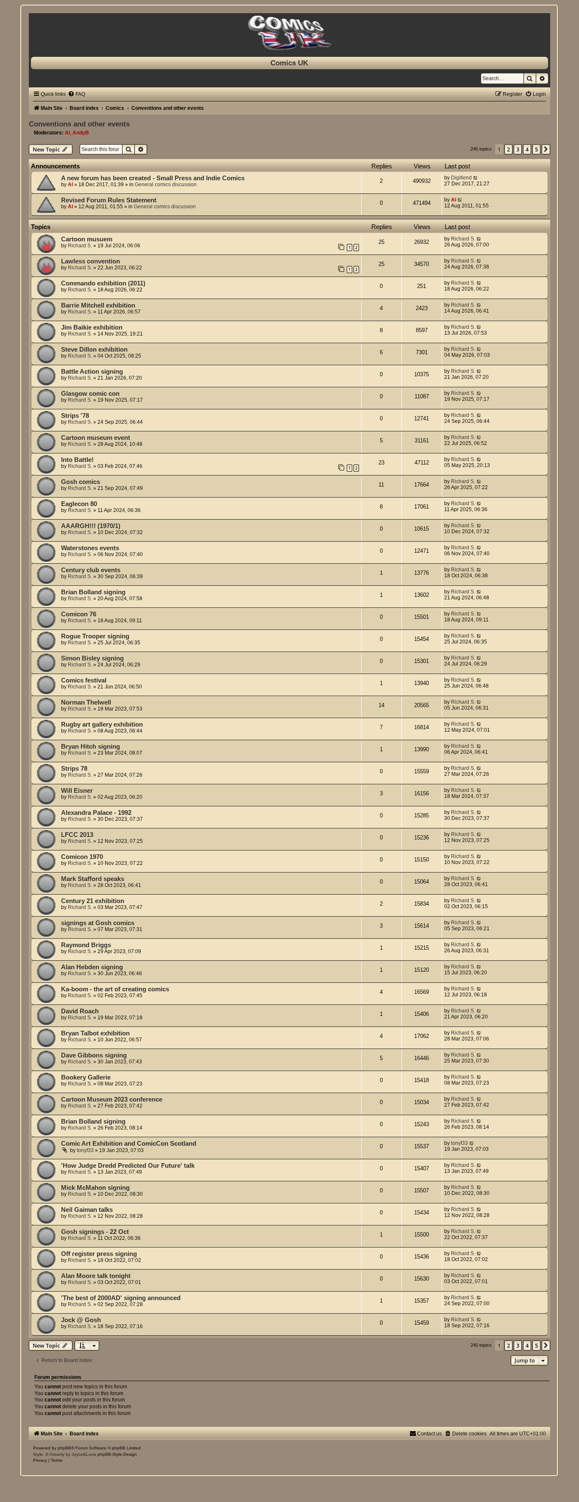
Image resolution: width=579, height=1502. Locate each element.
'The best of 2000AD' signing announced (121, 1298)
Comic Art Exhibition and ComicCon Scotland (128, 1143)
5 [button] (536, 149)
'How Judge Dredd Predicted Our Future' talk (128, 1165)
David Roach (80, 1011)
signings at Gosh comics (97, 923)
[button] (546, 149)
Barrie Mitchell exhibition (98, 305)
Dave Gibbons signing (94, 1055)
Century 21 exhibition (92, 901)
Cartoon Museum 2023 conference (111, 1099)
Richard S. (80, 246)
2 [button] (508, 149)
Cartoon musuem (86, 239)
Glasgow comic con (90, 393)
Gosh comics (80, 481)
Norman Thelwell (86, 702)
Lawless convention (90, 261)
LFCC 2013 (77, 834)
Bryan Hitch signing (90, 746)
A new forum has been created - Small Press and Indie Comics (153, 178)
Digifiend (461, 178)
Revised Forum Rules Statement (108, 200)
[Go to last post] (476, 178)
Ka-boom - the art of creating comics (115, 989)
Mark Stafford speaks (92, 878)
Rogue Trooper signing (95, 636)
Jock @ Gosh (81, 1320)
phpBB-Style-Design (117, 1454)
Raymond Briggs (86, 945)
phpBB (64, 1448)
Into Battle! (77, 459)
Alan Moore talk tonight (96, 1276)
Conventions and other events (79, 124)
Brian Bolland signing (93, 592)
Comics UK (289, 63)
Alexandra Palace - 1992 (96, 812)
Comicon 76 (78, 614)
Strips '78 (75, 415)
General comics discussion (166, 184)
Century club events (90, 570)
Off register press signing (99, 1253)
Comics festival (83, 680)
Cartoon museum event (95, 437)
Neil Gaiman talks (87, 1209)
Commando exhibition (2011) (103, 283)
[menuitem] (76, 94)
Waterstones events (90, 548)
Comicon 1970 (82, 856)
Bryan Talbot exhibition (95, 1033)
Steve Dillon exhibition (94, 349)
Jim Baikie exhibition (91, 327)
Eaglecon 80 (79, 504)
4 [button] (527, 149)
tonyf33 (85, 1150)
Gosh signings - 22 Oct (95, 1231)
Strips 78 (74, 768)
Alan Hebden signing (92, 967)
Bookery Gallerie (86, 1077)
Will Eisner (77, 790)
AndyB (80, 133)
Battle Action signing (92, 371)
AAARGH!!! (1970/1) (90, 526)
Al (67, 133)
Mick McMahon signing (95, 1187)
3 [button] (517, 149)
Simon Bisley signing (92, 658)
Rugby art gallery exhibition (102, 724)
